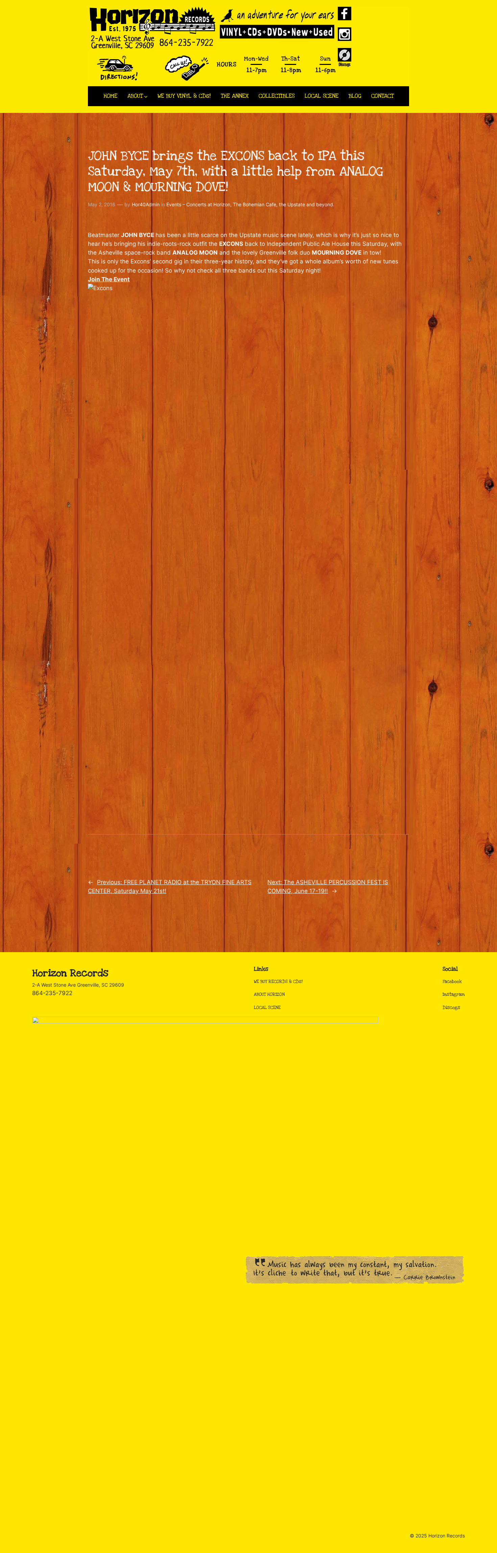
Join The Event (109, 279)
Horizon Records (70, 973)
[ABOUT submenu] (146, 96)
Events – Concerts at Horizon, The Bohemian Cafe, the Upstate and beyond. (250, 204)
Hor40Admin (146, 204)
